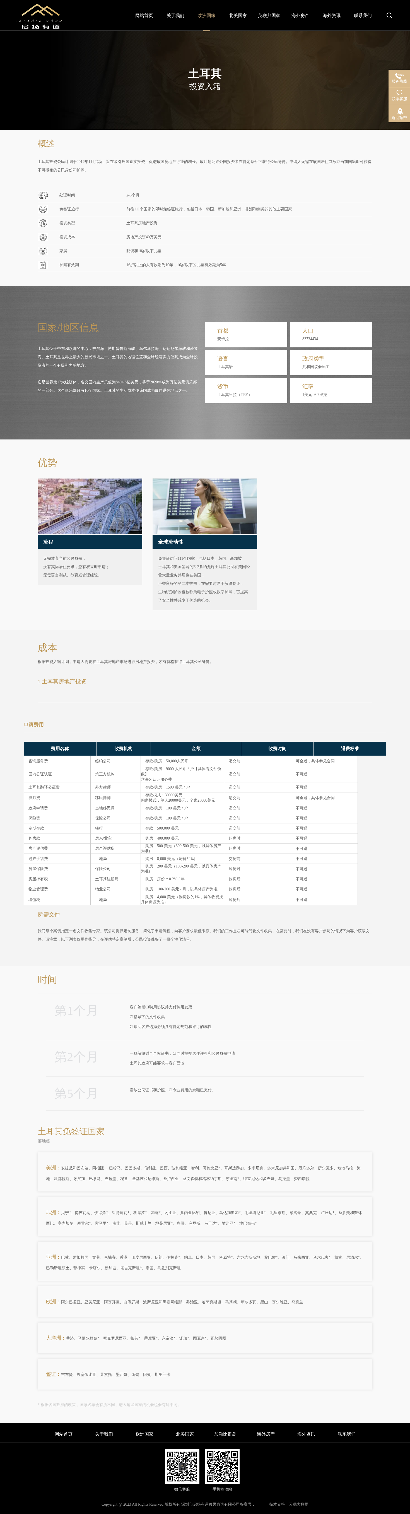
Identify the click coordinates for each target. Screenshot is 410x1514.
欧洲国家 (144, 1434)
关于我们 (104, 1434)
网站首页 (64, 1434)
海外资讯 (306, 1434)
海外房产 (266, 1434)
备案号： (247, 1504)
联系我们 (347, 1434)
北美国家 (185, 1434)
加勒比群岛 (225, 1434)
